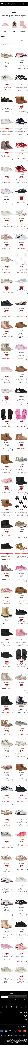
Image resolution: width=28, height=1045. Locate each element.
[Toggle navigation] (26, 4)
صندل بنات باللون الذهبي (7, 733)
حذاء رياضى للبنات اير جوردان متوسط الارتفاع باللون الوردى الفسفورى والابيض (21, 958)
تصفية (20, 40)
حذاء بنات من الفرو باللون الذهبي (6, 686)
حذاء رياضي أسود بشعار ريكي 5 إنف (21, 934)
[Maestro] (20, 1030)
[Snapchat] (12, 1006)
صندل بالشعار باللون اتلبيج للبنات (6, 246)
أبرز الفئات (24, 1016)
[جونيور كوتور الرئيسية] (14, 4)
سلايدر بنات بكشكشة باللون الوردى (7, 490)
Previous (2, 25)
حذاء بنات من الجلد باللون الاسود (6, 534)
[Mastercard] (24, 1030)
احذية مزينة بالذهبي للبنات (6, 290)
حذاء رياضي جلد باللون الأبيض (21, 889)
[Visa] (15, 1030)
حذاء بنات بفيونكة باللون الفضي (21, 733)
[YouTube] (7, 1006)
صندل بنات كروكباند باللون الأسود (21, 664)
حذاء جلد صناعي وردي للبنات (7, 334)
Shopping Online (22, 1026)
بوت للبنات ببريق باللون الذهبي (6, 621)
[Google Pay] (24, 1035)
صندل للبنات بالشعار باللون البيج (21, 867)
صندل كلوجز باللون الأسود (6, 424)
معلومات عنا (24, 1023)
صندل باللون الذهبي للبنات (21, 556)
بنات (22, 8)
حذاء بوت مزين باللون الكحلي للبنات (21, 710)
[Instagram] (16, 1006)
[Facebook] (26, 1006)
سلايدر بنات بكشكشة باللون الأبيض (21, 844)
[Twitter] (21, 1006)
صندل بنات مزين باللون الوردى (7, 577)
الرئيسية (25, 8)
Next (26, 25)
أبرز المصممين (23, 1012)
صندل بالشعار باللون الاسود (21, 621)
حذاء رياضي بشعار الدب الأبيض (6, 87)
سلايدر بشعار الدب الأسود (21, 200)
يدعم (25, 1019)
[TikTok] (2, 1006)
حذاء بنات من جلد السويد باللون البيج (21, 446)
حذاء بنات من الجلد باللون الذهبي (6, 155)
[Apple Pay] (10, 1030)
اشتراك (4, 996)
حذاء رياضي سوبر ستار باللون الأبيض (21, 246)
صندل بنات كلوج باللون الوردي (21, 424)
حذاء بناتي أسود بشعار (6, 710)
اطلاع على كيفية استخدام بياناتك (21, 999)
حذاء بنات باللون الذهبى (7, 65)
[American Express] (6, 1030)
